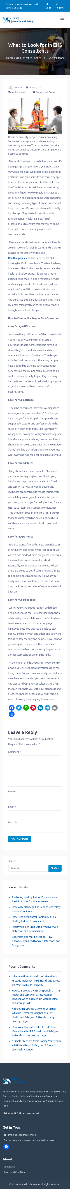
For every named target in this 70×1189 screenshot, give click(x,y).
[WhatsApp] (26, 708)
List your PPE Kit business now (20, 1113)
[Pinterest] (33, 708)
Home (9, 57)
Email (12, 806)
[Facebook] (11, 708)
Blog (18, 57)
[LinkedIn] (40, 708)
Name (12, 791)
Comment (14, 751)
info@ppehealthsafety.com (22, 1134)
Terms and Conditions (15, 1172)
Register (60, 7)
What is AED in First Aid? (29, 984)
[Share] (11, 714)
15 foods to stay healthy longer (29, 1035)
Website (12, 822)
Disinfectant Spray (45, 92)
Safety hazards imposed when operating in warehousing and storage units (35, 999)
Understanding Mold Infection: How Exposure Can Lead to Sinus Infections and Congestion (36, 941)
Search (12, 861)
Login (49, 7)
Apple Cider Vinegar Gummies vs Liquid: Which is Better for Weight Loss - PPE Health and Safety (34, 1013)
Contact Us (9, 1166)
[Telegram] (47, 708)
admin (18, 87)
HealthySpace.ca (17, 258)
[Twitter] (18, 708)
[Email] (54, 708)
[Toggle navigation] (62, 19)
